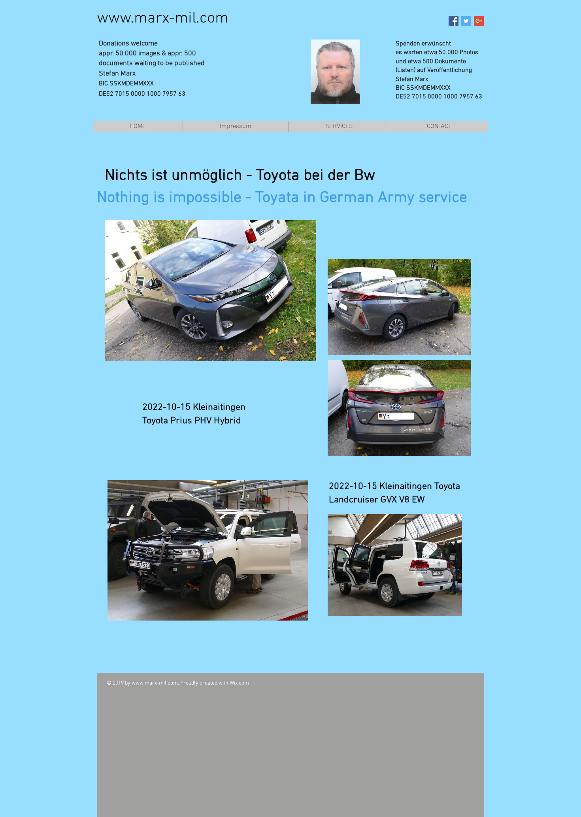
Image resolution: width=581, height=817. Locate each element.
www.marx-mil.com (162, 18)
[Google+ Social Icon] (479, 21)
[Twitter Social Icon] (466, 21)
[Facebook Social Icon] (453, 21)
